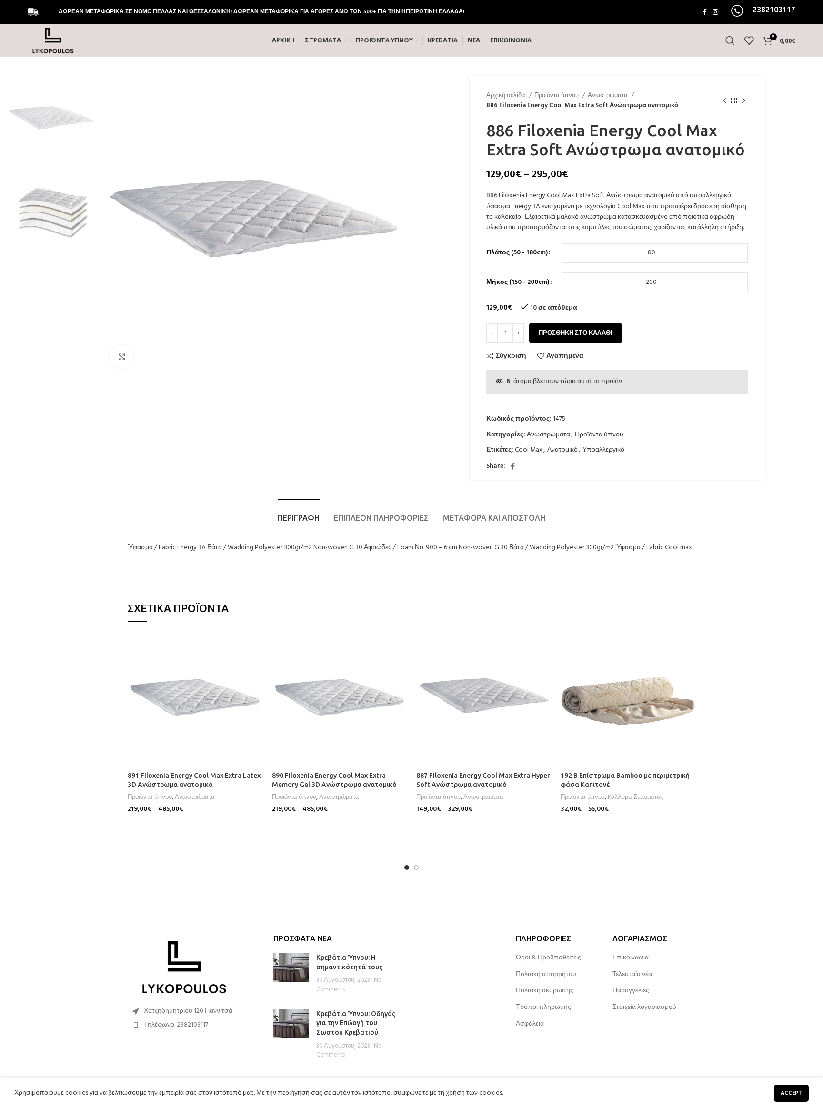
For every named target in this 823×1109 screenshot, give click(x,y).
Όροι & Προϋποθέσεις (548, 958)
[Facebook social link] (705, 12)
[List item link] (193, 1025)
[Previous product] (724, 100)
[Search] (730, 40)
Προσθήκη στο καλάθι (575, 333)
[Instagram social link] (715, 12)
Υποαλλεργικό (603, 449)
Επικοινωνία (630, 958)
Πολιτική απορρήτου (546, 974)
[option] (51, 120)
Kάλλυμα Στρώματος (635, 797)
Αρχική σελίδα (506, 96)
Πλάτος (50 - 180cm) (517, 253)
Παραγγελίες (630, 991)
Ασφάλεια (530, 1024)
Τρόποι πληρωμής (543, 1007)
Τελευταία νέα (632, 974)
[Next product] (743, 100)
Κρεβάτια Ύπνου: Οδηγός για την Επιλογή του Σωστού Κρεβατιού (355, 1023)
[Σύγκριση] (255, 647)
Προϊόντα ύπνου (557, 96)
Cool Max (528, 449)
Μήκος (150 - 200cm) (517, 282)
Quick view (255, 668)
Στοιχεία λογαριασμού (644, 1007)
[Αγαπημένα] (255, 690)
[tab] (299, 513)
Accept (791, 1093)
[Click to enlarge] (122, 357)
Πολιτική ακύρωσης (544, 991)
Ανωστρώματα (608, 96)
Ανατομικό (562, 449)
